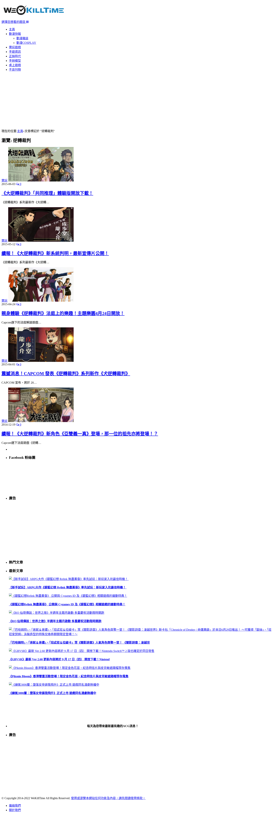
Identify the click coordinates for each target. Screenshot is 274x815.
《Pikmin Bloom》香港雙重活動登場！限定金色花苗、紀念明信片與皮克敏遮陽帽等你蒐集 (68, 676)
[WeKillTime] (33, 17)
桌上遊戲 (15, 65)
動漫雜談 (22, 38)
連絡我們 (15, 805)
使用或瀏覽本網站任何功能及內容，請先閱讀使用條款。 (108, 798)
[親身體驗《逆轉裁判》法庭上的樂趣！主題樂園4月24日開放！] (41, 300)
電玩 (4, 180)
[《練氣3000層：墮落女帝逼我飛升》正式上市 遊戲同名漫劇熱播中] (54, 684)
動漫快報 (15, 33)
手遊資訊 (15, 51)
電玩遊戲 (15, 47)
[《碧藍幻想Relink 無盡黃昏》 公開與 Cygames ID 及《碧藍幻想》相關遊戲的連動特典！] (68, 595)
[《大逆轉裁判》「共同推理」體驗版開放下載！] (41, 180)
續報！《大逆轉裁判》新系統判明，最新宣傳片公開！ (55, 253)
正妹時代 (15, 56)
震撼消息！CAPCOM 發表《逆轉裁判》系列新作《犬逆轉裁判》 (65, 373)
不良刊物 (15, 69)
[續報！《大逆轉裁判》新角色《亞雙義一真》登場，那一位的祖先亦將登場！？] (41, 421)
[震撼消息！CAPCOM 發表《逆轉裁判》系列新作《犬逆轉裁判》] (41, 360)
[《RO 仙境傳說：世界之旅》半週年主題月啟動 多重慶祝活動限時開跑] (56, 612)
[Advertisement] (137, 101)
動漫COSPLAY (26, 42)
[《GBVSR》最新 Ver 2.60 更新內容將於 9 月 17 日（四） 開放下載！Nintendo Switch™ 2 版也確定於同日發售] (81, 651)
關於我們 (15, 810)
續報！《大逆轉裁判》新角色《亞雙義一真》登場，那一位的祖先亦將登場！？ (79, 433)
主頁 (12, 29)
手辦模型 (15, 60)
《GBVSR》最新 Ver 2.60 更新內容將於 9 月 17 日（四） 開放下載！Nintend (59, 659)
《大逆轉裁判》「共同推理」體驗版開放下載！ (47, 193)
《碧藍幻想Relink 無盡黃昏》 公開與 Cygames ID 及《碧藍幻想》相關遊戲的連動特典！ (67, 604)
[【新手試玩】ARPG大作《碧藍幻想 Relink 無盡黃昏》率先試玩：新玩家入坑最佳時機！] (69, 579)
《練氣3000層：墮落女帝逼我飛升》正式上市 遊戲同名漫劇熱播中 (52, 693)
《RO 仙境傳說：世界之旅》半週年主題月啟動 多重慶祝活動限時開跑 (55, 621)
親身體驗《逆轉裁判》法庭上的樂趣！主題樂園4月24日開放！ (63, 313)
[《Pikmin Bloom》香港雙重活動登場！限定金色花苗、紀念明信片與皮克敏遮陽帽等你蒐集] (69, 667)
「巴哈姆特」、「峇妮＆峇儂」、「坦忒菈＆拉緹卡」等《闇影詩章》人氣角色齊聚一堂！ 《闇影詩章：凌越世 (79, 642)
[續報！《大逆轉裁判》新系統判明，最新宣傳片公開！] (41, 240)
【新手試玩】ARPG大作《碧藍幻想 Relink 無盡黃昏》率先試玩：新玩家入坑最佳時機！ (68, 587)
